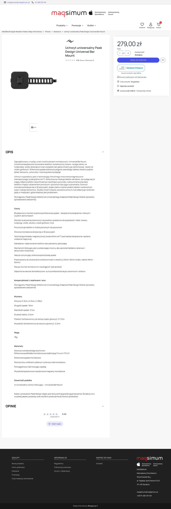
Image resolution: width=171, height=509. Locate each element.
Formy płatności (18, 467)
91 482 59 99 (40, 2)
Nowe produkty (18, 463)
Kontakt (99, 463)
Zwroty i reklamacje (62, 471)
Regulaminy (58, 463)
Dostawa (15, 471)
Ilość (119, 49)
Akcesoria (57, 31)
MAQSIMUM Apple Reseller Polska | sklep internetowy (22, 31)
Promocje (16, 475)
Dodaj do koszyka (138, 60)
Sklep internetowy (84, 506)
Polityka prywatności (62, 467)
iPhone (48, 31)
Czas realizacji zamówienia (22, 478)
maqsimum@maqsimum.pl (18, 2)
